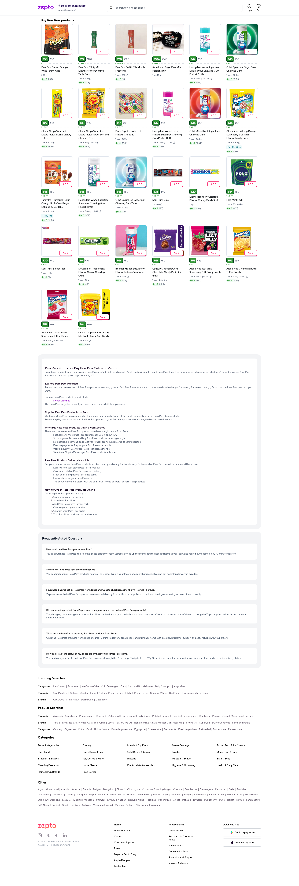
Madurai (66, 800)
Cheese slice (154, 729)
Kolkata (231, 794)
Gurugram (81, 794)
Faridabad (242, 789)
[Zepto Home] (46, 7)
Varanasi (119, 805)
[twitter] (50, 835)
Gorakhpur (57, 794)
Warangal (156, 805)
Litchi (128, 693)
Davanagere (206, 789)
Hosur (121, 794)
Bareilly (87, 789)
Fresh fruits (170, 729)
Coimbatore (190, 789)
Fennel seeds (190, 716)
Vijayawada (142, 805)
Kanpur (188, 794)
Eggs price (140, 729)
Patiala (185, 800)
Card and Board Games (140, 686)
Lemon (165, 716)
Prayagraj (197, 800)
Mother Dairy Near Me (170, 722)
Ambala (65, 789)
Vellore (130, 805)
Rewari (240, 800)
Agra (40, 789)
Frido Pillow (72, 699)
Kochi (221, 794)
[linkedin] (67, 835)
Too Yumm (99, 722)
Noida (141, 800)
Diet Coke (174, 693)
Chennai (177, 789)
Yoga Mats (179, 686)
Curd (89, 729)
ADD (65, 51)
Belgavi (97, 789)
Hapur (92, 794)
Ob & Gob (58, 699)
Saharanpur (252, 800)
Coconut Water (158, 693)
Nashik (131, 800)
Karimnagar (200, 794)
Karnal (212, 794)
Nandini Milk (140, 722)
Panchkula (163, 800)
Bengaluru (108, 789)
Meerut (77, 800)
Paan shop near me (121, 729)
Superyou (204, 722)
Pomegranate (86, 716)
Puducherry (210, 800)
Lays (110, 722)
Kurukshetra (251, 794)
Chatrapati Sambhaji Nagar (156, 789)
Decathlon (101, 699)
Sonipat (56, 805)
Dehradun (220, 789)
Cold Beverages (109, 686)
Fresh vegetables (187, 729)
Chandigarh (133, 789)
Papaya (216, 716)
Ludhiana (55, 800)
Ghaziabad (43, 794)
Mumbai (100, 800)
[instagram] (42, 835)
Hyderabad (144, 794)
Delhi (231, 789)
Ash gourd (114, 716)
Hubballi (131, 794)
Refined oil (205, 729)
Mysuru (111, 800)
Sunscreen (73, 686)
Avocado (58, 716)
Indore (156, 794)
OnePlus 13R (60, 693)
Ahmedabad (52, 789)
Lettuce (249, 716)
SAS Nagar (44, 805)
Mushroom (237, 716)
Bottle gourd (128, 716)
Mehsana (89, 800)
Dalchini (176, 716)
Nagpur (122, 800)
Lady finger (144, 716)
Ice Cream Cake (90, 686)
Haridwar (103, 794)
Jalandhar (176, 794)
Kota (239, 794)
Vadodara (98, 805)
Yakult (56, 722)
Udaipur (86, 805)
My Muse (67, 722)
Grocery (57, 729)
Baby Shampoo (163, 686)
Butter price (219, 729)
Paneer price (235, 729)
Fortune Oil (191, 722)
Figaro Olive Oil (123, 722)
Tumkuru (75, 805)
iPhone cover (141, 693)
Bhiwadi (121, 789)
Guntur (69, 794)
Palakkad (151, 800)
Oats (123, 686)
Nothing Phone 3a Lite (111, 693)
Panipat (176, 800)
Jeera (225, 716)
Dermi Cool (87, 699)
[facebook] (58, 835)
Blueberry (204, 716)
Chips (81, 729)
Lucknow (43, 800)
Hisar (113, 794)
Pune (222, 800)
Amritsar (76, 789)
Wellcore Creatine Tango (82, 693)
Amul (153, 722)
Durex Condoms (221, 722)
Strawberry (71, 716)
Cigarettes (70, 729)
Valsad (109, 805)
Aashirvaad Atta (83, 722)
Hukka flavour (101, 729)
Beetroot (101, 716)
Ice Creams (59, 686)
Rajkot (230, 800)
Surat (65, 805)
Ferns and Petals (241, 722)
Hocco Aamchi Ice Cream (196, 693)
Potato (156, 716)
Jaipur (165, 794)
